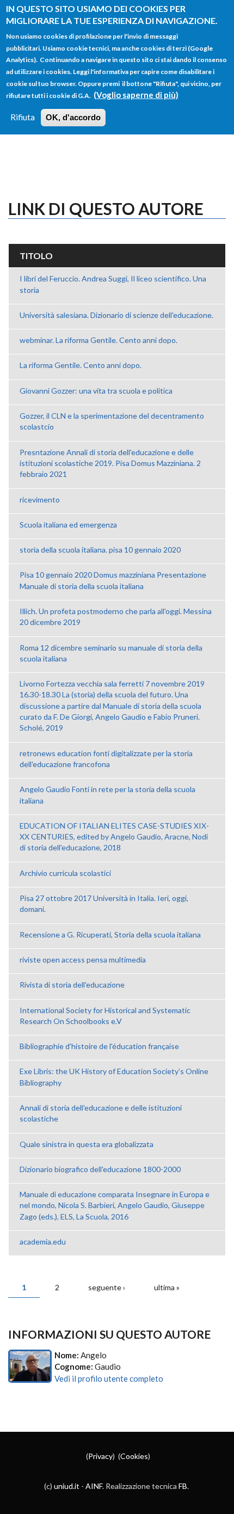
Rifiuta (22, 117)
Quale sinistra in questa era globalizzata (86, 1144)
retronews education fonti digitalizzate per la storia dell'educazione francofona (106, 759)
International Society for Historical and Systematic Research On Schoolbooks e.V (105, 1016)
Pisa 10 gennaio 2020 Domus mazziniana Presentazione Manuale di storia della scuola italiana (113, 580)
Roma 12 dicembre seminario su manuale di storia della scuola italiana (111, 653)
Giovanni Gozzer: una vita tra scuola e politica (96, 390)
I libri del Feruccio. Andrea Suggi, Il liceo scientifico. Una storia (113, 284)
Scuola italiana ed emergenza (68, 524)
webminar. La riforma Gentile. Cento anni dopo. (98, 340)
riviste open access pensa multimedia (83, 959)
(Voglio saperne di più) (136, 95)
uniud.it (66, 1486)
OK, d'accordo (73, 117)
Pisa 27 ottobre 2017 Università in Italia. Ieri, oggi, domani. (104, 903)
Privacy (100, 1456)
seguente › (106, 1287)
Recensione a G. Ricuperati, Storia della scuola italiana (110, 934)
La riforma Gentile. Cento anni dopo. (80, 365)
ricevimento (40, 499)
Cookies (134, 1456)
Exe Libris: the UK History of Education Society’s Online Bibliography (114, 1076)
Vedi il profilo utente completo (108, 1378)
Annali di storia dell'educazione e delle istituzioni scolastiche (101, 1113)
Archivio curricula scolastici (65, 873)
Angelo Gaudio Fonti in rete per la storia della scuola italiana (107, 794)
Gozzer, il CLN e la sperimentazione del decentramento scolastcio (112, 421)
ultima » (167, 1287)
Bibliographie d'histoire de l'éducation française (99, 1046)
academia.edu (43, 1241)
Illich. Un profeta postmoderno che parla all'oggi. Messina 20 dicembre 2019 (116, 616)
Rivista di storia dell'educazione (72, 984)
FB (182, 1486)
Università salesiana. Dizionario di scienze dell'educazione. (116, 315)
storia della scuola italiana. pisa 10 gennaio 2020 (100, 549)
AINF (93, 1486)
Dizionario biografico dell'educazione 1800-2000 (100, 1169)
